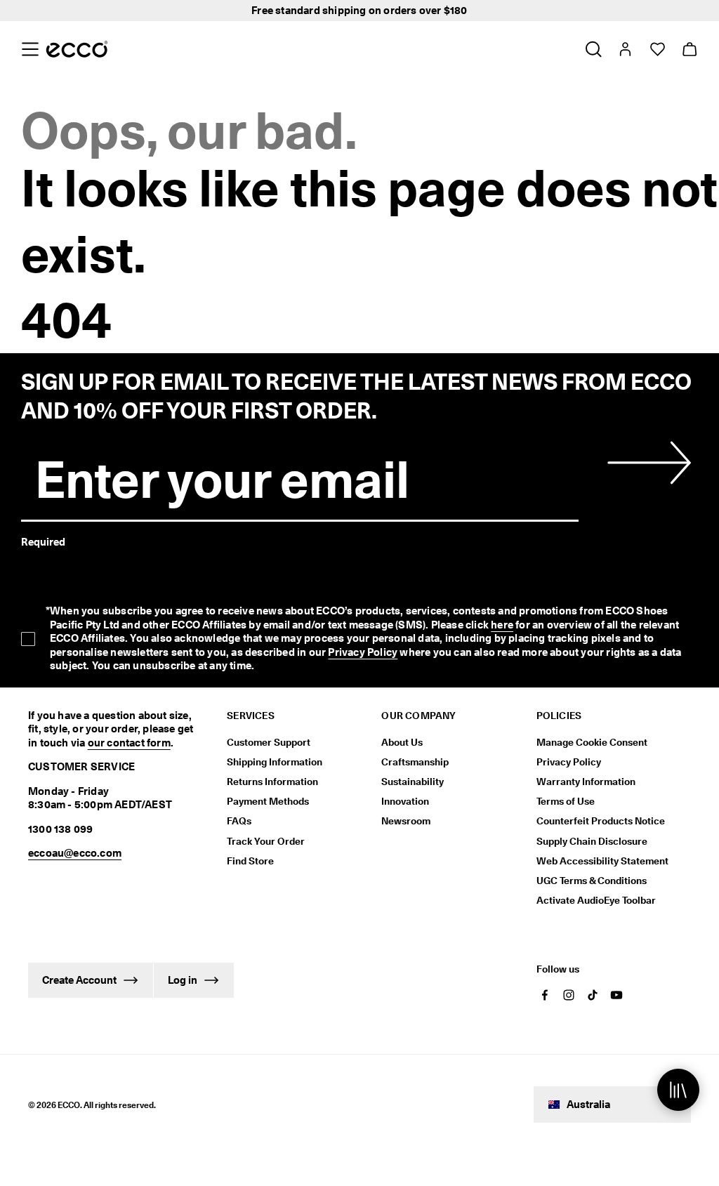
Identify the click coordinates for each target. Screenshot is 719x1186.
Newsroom (405, 820)
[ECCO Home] (77, 49)
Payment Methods (268, 801)
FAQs (239, 820)
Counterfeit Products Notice (600, 820)
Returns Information (272, 781)
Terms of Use (565, 801)
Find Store (250, 861)
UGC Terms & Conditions (591, 880)
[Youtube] (616, 995)
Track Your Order (266, 841)
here (502, 625)
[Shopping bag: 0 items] (689, 49)
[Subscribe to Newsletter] (647, 463)
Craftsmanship (415, 761)
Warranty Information (585, 781)
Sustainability (412, 781)
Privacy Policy (362, 652)
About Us (402, 742)
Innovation (405, 801)
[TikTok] (592, 995)
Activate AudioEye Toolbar (596, 900)
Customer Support (268, 742)
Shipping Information (274, 761)
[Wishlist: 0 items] (657, 49)
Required (43, 542)
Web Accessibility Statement (602, 861)
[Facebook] (544, 995)
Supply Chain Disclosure (591, 841)
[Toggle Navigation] (30, 49)
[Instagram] (568, 995)
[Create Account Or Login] (624, 49)
